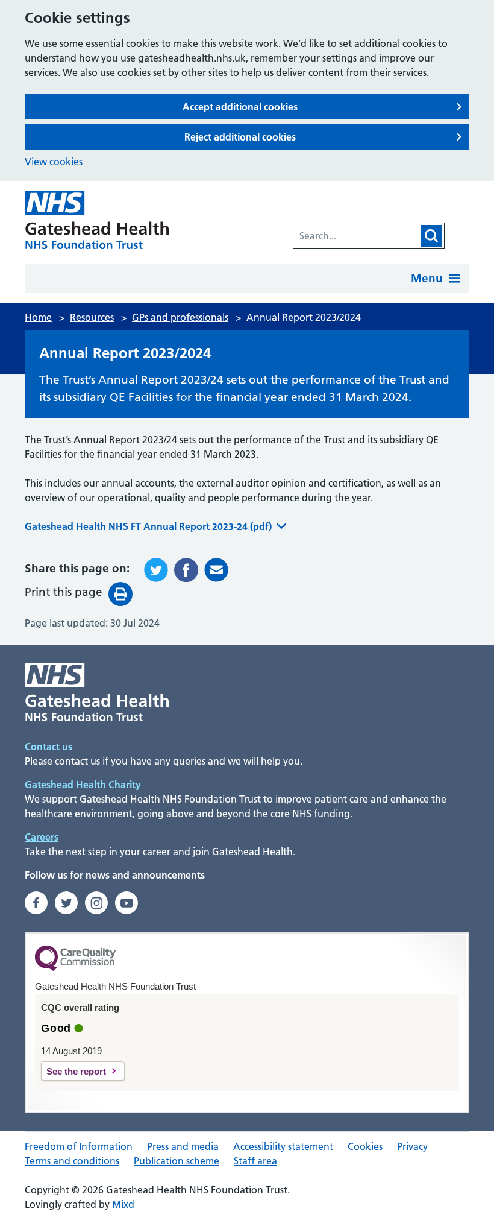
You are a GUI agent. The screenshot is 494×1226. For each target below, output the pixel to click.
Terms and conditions (72, 1161)
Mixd (123, 1204)
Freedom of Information (79, 1146)
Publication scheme (176, 1161)
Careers (41, 837)
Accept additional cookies (240, 107)
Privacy (412, 1146)
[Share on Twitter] (156, 570)
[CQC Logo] (75, 968)
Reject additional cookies (240, 137)
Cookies (365, 1146)
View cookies (54, 162)
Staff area (255, 1161)
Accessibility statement (283, 1146)
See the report (76, 1071)
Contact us (48, 747)
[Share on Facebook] (186, 570)
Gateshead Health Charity (83, 785)
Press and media (183, 1146)
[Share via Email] (216, 570)
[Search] (431, 236)
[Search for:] (356, 235)
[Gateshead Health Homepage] (100, 220)
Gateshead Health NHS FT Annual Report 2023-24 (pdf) (148, 526)
